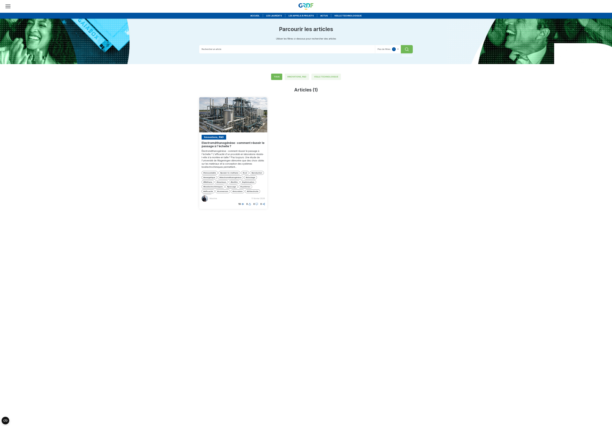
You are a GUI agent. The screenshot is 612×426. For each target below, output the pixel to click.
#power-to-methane (229, 173)
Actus (324, 15)
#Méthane (207, 182)
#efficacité (208, 191)
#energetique (209, 177)
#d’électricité (252, 191)
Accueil (255, 15)
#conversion (222, 191)
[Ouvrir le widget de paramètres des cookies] (5, 420)
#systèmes (245, 187)
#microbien (238, 191)
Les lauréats (274, 15)
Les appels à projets (301, 15)
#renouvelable (209, 173)
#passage (231, 187)
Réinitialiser (407, 55)
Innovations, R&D (296, 77)
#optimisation (248, 182)
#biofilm (234, 182)
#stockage (250, 177)
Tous (277, 77)
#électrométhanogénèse (230, 177)
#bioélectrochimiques (213, 187)
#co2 (245, 173)
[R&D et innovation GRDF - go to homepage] (306, 6)
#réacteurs (221, 182)
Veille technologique (348, 15)
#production (256, 173)
